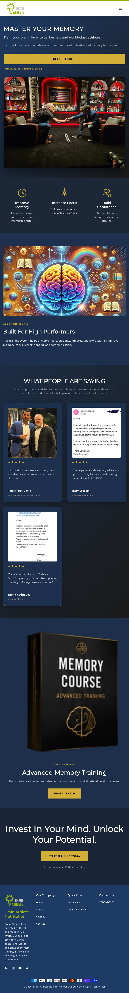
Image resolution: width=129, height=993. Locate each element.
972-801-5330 (106, 902)
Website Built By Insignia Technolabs (84, 986)
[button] (120, 8)
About (39, 909)
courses (40, 916)
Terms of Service (77, 909)
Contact (40, 923)
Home (39, 902)
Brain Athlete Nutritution (47, 986)
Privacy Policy (75, 902)
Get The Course (64, 59)
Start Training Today (64, 856)
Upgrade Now (64, 793)
